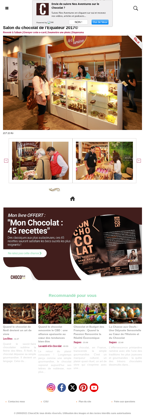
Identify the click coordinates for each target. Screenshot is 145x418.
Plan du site (84, 401)
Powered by (42, 22)
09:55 (65, 346)
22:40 (120, 342)
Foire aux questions (124, 401)
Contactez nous (16, 401)
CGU (46, 401)
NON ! (78, 22)
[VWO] (51, 22)
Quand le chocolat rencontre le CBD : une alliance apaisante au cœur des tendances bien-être (53, 334)
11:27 (15, 339)
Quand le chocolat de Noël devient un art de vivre (17, 330)
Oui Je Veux (100, 22)
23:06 (84, 342)
